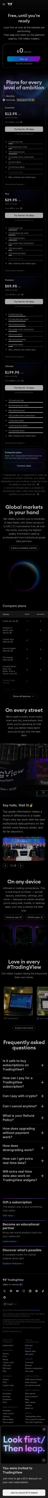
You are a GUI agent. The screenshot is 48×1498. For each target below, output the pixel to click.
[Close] (44, 1429)
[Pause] (43, 1460)
